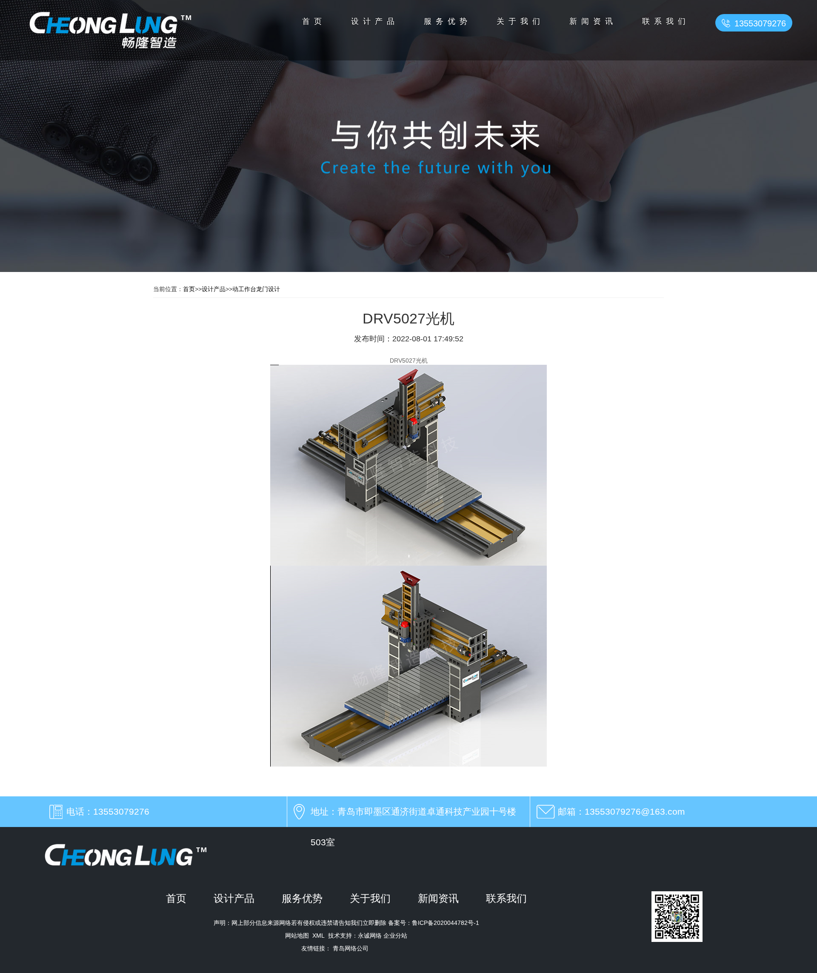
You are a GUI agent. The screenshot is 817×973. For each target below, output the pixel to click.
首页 (314, 21)
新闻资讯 (593, 21)
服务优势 (447, 21)
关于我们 (520, 21)
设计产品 (375, 21)
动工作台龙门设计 (256, 289)
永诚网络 (370, 935)
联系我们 (666, 21)
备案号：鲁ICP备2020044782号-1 (432, 922)
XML (318, 935)
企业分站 (395, 935)
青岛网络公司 (351, 948)
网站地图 (297, 935)
